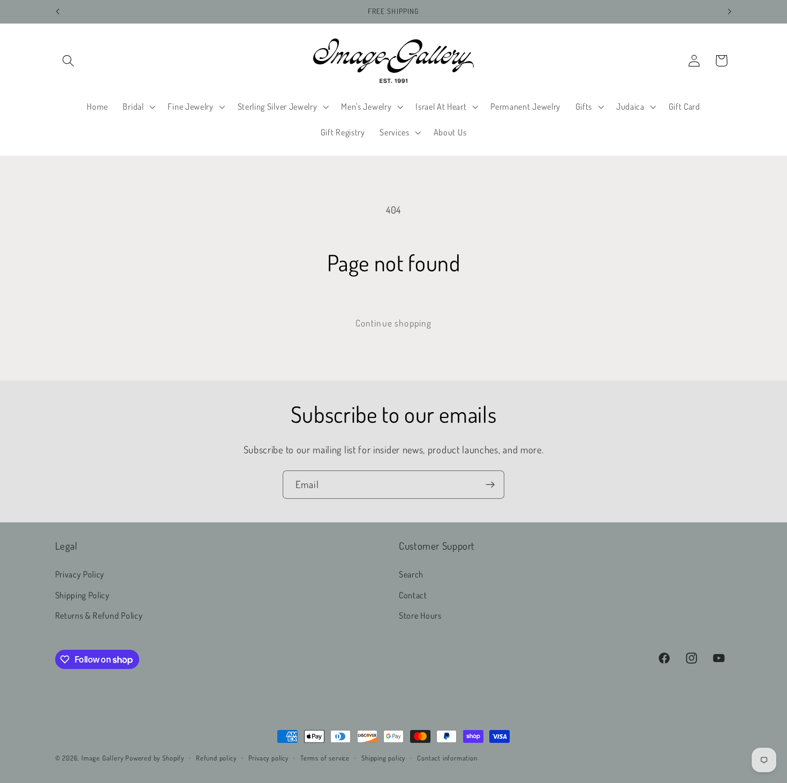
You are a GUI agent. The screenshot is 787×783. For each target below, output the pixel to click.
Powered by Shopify (154, 758)
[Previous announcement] (57, 12)
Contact (413, 594)
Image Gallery (102, 758)
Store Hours (420, 615)
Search (411, 574)
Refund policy (216, 758)
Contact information (447, 758)
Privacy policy (268, 758)
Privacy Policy (80, 574)
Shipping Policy (82, 594)
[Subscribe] (490, 484)
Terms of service (325, 758)
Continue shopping (393, 323)
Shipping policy (383, 758)
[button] (68, 60)
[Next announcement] (729, 12)
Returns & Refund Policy (99, 615)
